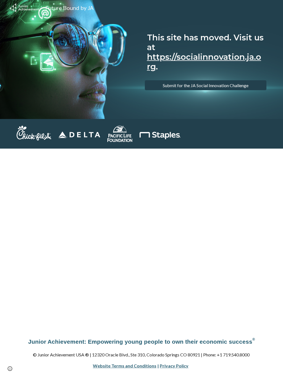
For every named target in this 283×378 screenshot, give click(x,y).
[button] (10, 368)
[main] (206, 55)
